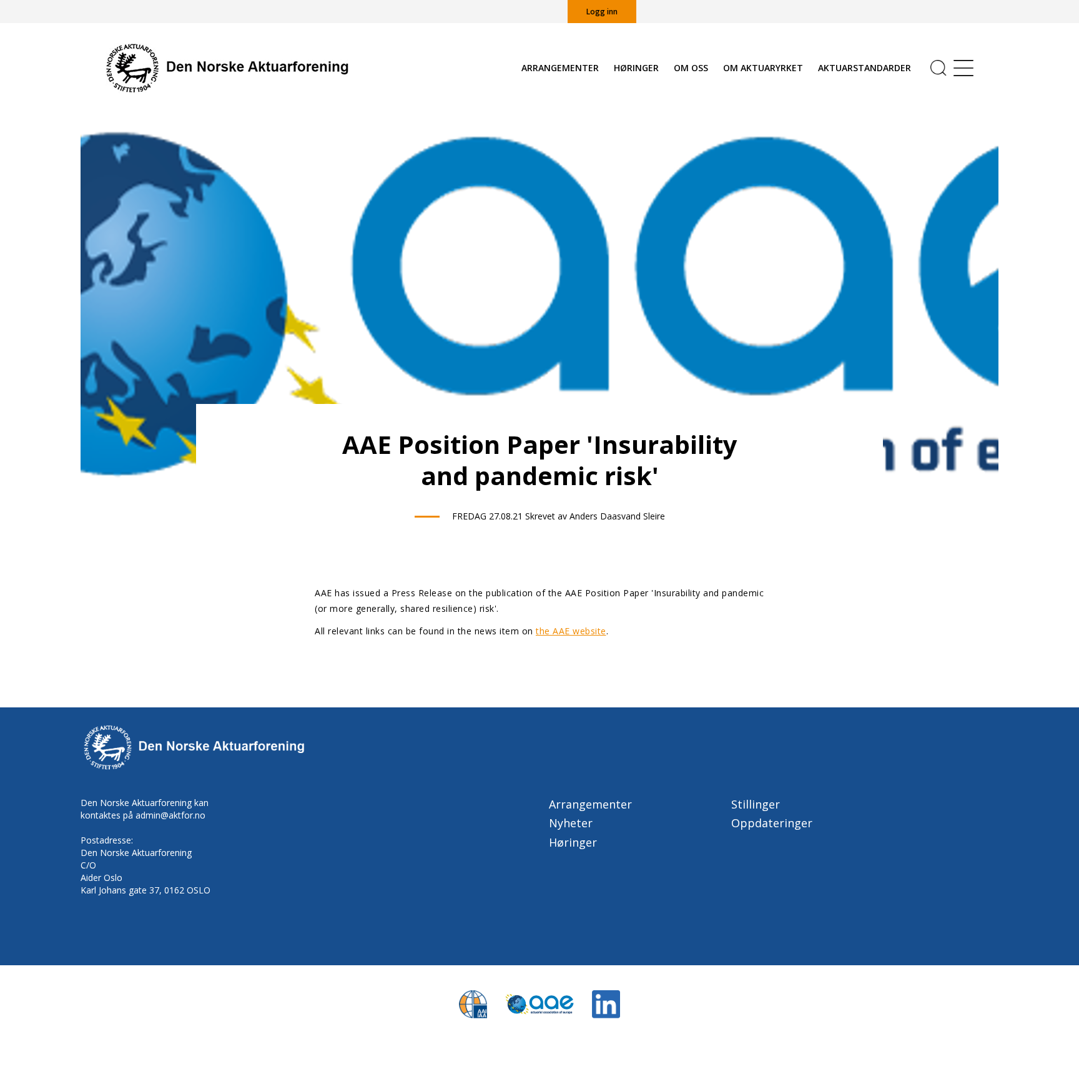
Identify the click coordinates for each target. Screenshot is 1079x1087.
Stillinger (755, 804)
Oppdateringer (771, 822)
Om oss (691, 68)
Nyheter (571, 822)
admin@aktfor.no (170, 815)
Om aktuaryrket (763, 68)
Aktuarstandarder (864, 68)
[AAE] (539, 1003)
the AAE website (571, 631)
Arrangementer (560, 68)
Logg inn (602, 11)
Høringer (636, 68)
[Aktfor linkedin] (606, 1003)
